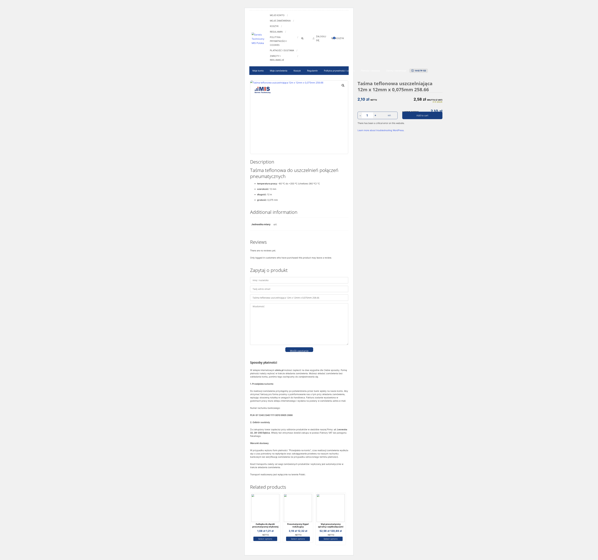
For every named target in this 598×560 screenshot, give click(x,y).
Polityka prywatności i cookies (278, 41)
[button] (343, 85)
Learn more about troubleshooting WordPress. (381, 130)
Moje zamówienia (280, 20)
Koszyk (274, 26)
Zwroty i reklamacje (277, 58)
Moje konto (277, 15)
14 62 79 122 (420, 70)
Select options (265, 539)
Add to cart (422, 115)
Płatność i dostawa (282, 50)
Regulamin (276, 31)
